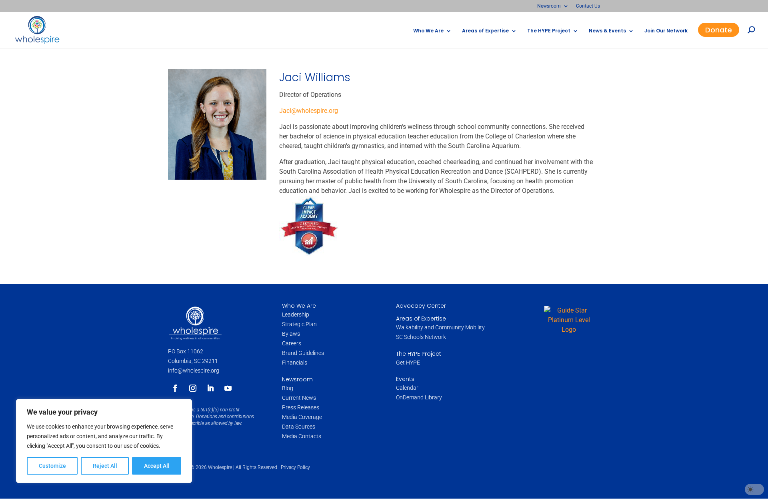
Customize (52, 466)
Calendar (407, 388)
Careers (292, 343)
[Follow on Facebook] (175, 388)
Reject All (105, 466)
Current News (299, 398)
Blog (287, 388)
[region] (104, 441)
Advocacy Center (421, 306)
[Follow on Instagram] (193, 388)
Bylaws (291, 334)
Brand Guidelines (303, 353)
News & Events (607, 31)
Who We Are (428, 31)
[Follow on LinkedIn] (210, 388)
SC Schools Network (421, 337)
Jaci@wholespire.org (308, 110)
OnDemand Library (419, 397)
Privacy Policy (295, 467)
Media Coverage (302, 417)
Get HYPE (408, 362)
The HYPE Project (548, 31)
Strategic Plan (299, 324)
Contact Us (588, 6)
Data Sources (298, 426)
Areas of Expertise (485, 31)
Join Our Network (666, 31)
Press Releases (300, 407)
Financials (294, 362)
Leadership (295, 314)
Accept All (157, 466)
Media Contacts (301, 436)
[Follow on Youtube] (228, 388)
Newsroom (549, 6)
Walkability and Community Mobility (440, 327)
